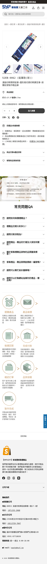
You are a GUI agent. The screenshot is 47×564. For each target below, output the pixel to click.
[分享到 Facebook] (13, 117)
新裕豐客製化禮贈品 (13, 558)
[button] (38, 7)
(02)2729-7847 (14, 523)
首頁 (6, 24)
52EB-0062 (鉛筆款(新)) (17, 77)
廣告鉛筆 (21, 24)
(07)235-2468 (14, 510)
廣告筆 (12, 24)
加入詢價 (31, 111)
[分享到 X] (9, 117)
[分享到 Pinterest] (18, 117)
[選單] (43, 7)
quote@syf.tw (17, 548)
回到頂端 (23, 436)
